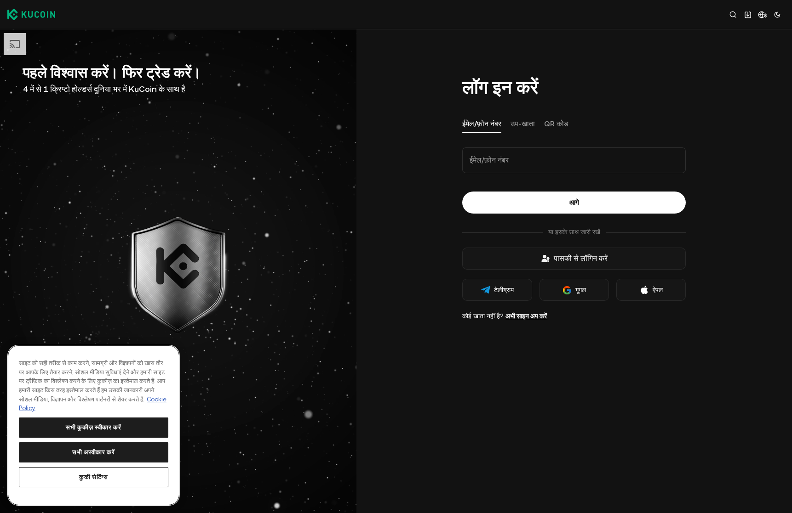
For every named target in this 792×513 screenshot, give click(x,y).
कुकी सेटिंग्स (93, 477)
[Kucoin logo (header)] (31, 14)
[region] (93, 425)
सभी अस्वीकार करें (93, 452)
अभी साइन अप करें (526, 316)
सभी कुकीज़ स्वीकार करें (93, 427)
